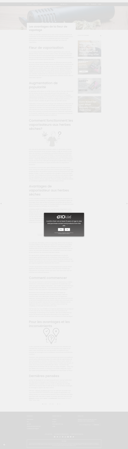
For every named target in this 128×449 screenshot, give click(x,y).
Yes (61, 229)
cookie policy (68, 233)
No (67, 229)
